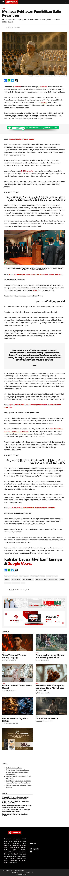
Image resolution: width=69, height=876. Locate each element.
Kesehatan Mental (27, 578)
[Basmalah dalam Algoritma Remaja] (17, 703)
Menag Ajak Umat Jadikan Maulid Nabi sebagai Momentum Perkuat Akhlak (15, 794)
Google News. (19, 562)
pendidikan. (42, 86)
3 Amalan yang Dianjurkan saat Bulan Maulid (15, 811)
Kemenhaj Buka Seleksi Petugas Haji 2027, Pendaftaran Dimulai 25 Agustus (15, 803)
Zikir (22, 581)
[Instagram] (36, 849)
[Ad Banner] (34, 128)
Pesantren (16, 86)
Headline (48, 575)
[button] (3, 2)
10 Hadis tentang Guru (14, 764)
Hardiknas (13, 575)
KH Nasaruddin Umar (40, 578)
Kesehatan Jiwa (16, 578)
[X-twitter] (33, 849)
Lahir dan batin (53, 578)
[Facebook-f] (30, 849)
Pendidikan (7, 581)
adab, (34, 289)
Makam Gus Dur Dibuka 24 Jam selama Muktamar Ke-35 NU (15, 798)
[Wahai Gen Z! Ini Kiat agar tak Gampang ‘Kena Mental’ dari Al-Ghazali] (50, 671)
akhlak (6, 575)
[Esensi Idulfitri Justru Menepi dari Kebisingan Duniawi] (50, 641)
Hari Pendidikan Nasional (37, 575)
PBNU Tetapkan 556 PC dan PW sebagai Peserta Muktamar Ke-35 (16, 807)
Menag (43, 102)
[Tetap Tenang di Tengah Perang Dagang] (17, 641)
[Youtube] (30, 851)
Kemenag (6, 578)
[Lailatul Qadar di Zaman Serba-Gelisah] (17, 671)
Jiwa (4, 8)
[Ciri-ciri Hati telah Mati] (50, 703)
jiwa (55, 575)
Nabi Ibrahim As (26, 170)
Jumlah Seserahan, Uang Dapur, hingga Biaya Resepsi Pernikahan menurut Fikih (17, 769)
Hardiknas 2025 (23, 575)
